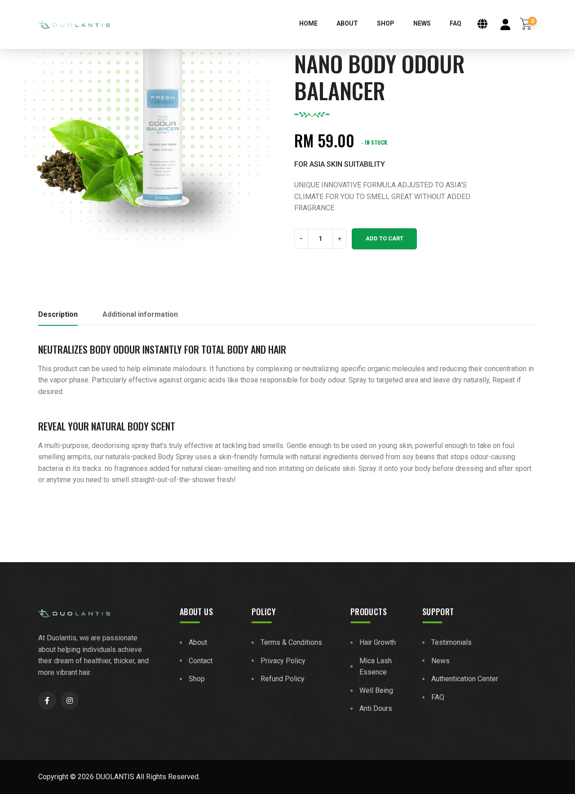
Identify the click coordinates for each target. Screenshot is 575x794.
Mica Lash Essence (375, 666)
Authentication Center (464, 678)
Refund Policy (283, 678)
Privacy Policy (283, 660)
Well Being (376, 690)
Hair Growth (377, 642)
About (347, 23)
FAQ (455, 23)
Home (308, 23)
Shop (385, 23)
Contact (200, 660)
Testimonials (451, 642)
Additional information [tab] (140, 314)
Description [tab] (58, 314)
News (422, 23)
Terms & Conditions (291, 642)
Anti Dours (375, 708)
